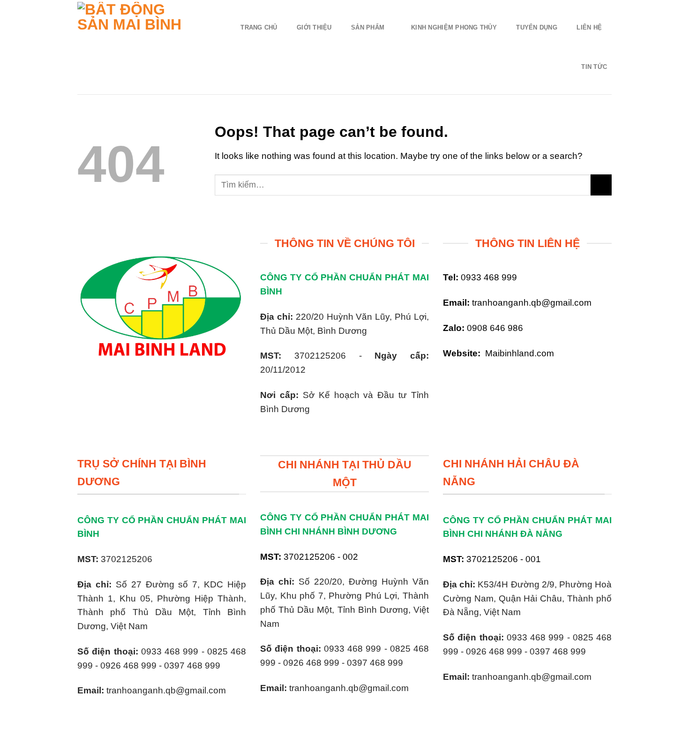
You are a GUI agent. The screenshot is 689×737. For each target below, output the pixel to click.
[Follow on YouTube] (484, 380)
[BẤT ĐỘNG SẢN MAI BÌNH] (136, 47)
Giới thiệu (314, 27)
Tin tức (594, 66)
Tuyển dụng (536, 27)
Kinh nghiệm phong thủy (454, 27)
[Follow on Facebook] (451, 380)
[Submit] (601, 185)
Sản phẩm (367, 27)
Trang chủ (258, 27)
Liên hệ (589, 27)
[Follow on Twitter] (467, 380)
